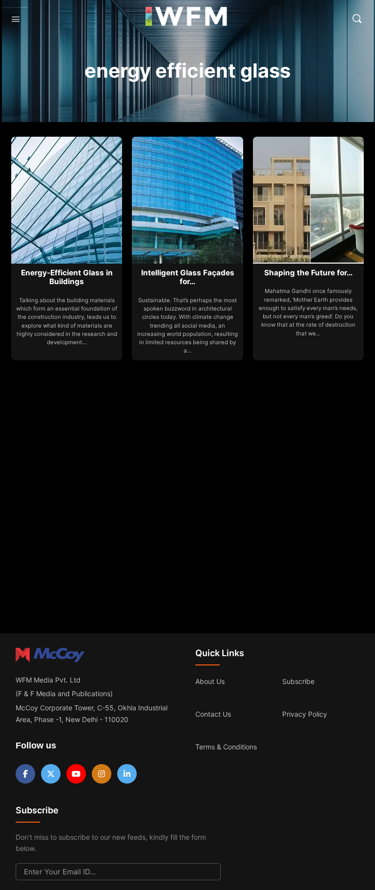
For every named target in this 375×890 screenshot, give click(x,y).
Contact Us (213, 714)
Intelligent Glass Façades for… (187, 277)
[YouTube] (76, 774)
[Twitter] (51, 774)
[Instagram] (101, 774)
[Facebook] (25, 774)
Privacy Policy (304, 714)
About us (210, 681)
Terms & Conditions (226, 747)
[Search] (357, 18)
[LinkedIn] (127, 774)
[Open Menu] (15, 18)
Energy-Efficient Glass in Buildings (67, 277)
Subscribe (298, 681)
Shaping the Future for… (308, 272)
